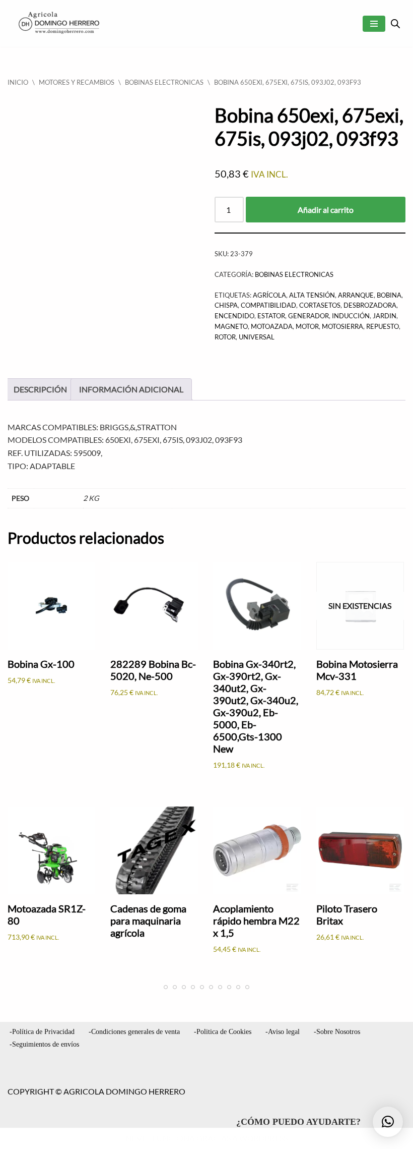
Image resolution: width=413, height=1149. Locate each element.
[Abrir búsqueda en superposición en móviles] (395, 23)
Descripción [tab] (40, 389)
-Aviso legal (282, 1032)
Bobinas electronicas (164, 82)
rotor (225, 337)
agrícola (269, 295)
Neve (136, 1138)
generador (308, 316)
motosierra (342, 326)
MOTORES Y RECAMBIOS (76, 82)
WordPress (263, 1138)
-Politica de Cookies (222, 1032)
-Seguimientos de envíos (44, 1044)
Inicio (18, 82)
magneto (231, 326)
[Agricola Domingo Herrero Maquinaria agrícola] (58, 23)
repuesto (382, 326)
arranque (356, 295)
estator (271, 316)
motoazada (272, 326)
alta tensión (312, 295)
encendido (234, 316)
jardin (384, 316)
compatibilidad (268, 305)
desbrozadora (369, 305)
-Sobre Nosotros (337, 1032)
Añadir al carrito (326, 209)
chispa (226, 305)
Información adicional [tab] (131, 389)
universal (256, 337)
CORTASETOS (319, 305)
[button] (388, 1122)
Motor (307, 326)
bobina (389, 295)
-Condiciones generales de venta (134, 1032)
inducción (351, 316)
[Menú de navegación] (374, 24)
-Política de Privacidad (42, 1032)
